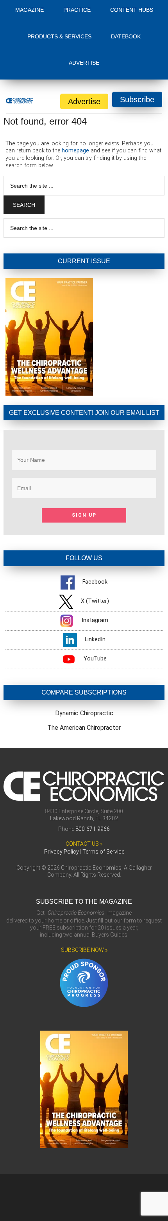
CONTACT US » (84, 844)
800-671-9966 (92, 829)
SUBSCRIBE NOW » (84, 950)
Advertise (84, 101)
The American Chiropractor (84, 727)
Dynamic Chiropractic (84, 713)
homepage (75, 150)
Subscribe (137, 99)
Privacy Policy (61, 851)
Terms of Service (103, 851)
